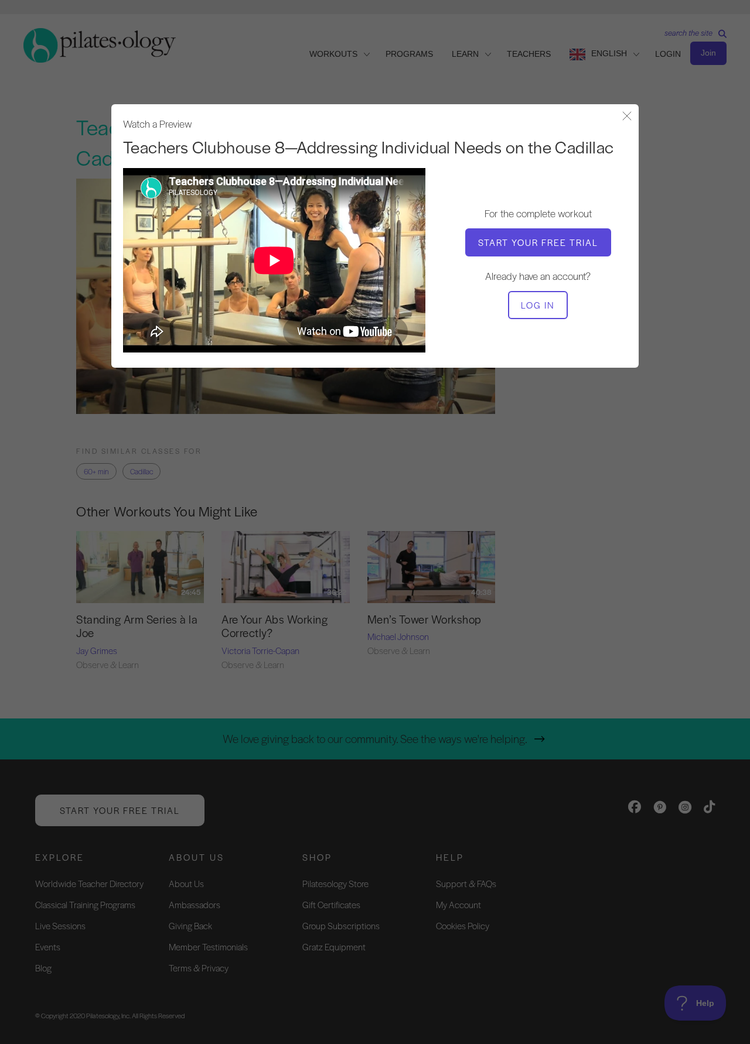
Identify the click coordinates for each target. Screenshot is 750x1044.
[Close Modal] (627, 116)
